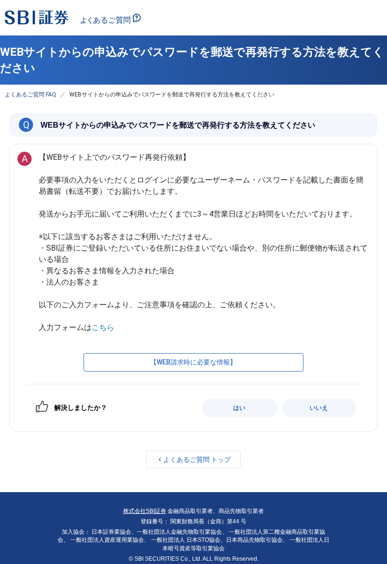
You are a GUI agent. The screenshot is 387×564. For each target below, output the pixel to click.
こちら (103, 327)
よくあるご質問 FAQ (30, 94)
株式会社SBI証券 (144, 511)
